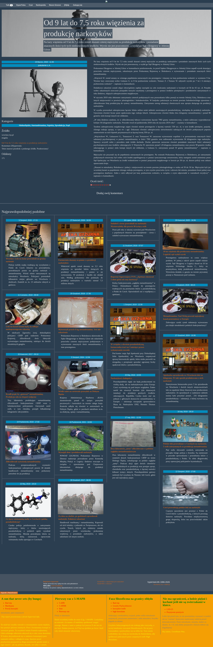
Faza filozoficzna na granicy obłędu (131, 598)
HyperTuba (21, 5)
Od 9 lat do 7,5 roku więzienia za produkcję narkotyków (24, 143)
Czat (31, 5)
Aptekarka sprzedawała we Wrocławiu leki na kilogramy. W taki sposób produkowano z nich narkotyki (183, 378)
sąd (68, 125)
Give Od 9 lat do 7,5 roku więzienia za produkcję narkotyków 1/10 (93, 185)
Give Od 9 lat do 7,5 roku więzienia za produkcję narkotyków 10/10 (110, 185)
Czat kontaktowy (56, 586)
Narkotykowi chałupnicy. (121, 378)
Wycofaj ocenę (91, 185)
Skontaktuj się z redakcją (161, 584)
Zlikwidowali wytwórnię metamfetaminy (23, 461)
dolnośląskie (25, 125)
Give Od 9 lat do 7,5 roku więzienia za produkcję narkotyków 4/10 (99, 185)
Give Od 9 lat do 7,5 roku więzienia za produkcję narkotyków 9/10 (108, 185)
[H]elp (66, 5)
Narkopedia (41, 5)
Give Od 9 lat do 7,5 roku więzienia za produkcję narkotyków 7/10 (105, 185)
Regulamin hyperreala (50, 581)
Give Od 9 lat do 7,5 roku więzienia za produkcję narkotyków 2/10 (95, 185)
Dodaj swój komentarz (110, 193)
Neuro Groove (55, 5)
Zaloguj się (77, 5)
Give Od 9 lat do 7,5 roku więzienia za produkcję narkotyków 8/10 (106, 185)
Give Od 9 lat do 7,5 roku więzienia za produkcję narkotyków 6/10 (103, 185)
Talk (9, 5)
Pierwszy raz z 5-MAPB (70, 598)
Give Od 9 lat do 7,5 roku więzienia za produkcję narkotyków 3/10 (97, 185)
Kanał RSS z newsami (104, 583)
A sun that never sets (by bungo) (21, 598)
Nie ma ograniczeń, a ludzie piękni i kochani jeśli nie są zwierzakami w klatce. (185, 602)
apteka (51, 125)
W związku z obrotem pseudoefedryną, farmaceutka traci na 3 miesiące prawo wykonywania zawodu (127, 347)
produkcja (60, 125)
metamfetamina (39, 125)
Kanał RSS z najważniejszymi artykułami (110, 581)
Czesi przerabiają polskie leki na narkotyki (181, 507)
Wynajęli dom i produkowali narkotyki (75, 452)
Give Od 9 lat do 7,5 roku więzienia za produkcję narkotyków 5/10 (101, 185)
